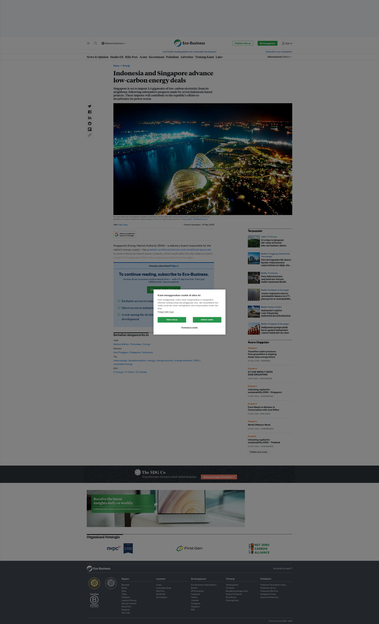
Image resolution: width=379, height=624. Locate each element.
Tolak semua (171, 320)
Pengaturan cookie (189, 328)
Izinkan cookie (207, 320)
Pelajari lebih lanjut (166, 312)
